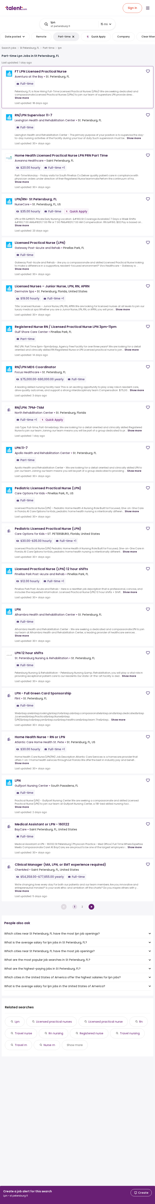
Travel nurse (23, 1033)
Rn (141, 1022)
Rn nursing (56, 1033)
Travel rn (21, 1045)
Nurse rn (49, 1045)
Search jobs (9, 48)
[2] (91, 907)
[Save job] (148, 71)
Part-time (48, 48)
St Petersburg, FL (29, 48)
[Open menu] (147, 8)
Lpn (17, 1022)
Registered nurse (91, 1033)
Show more (22, 98)
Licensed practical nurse (105, 1022)
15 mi (104, 24)
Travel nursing (130, 1033)
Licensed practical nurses (54, 1022)
